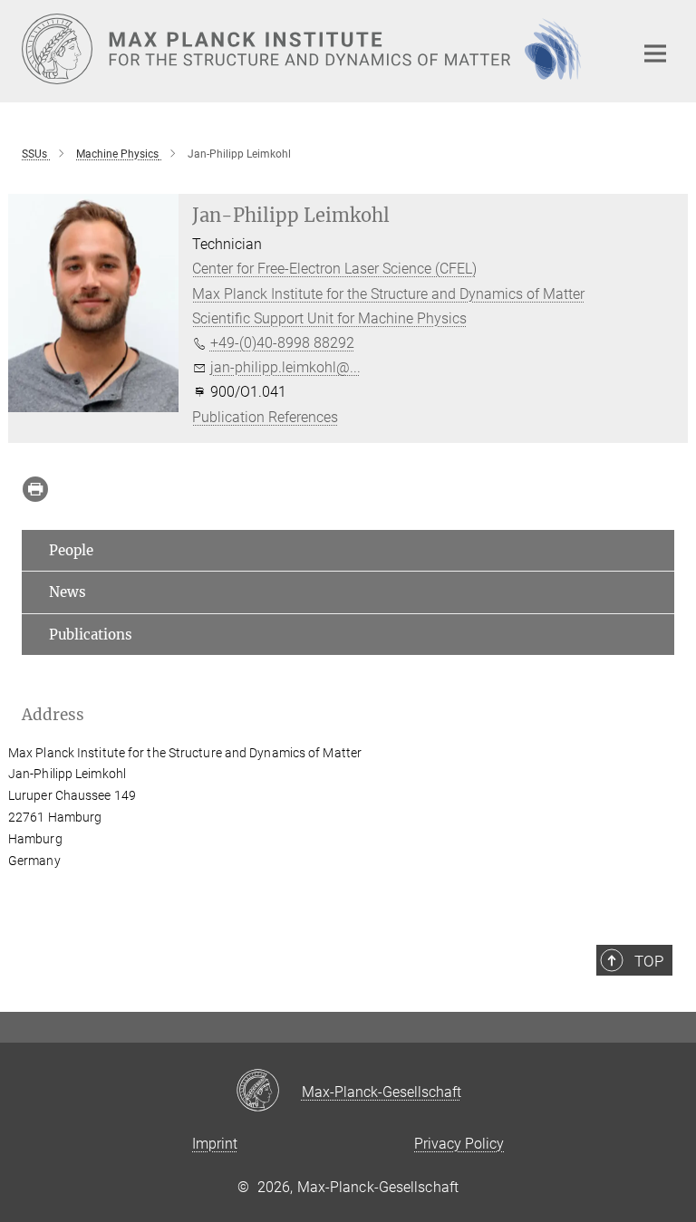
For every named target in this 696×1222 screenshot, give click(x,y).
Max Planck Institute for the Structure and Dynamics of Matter (388, 294)
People (71, 550)
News (67, 592)
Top (648, 961)
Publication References (265, 417)
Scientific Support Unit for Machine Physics (329, 318)
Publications (90, 634)
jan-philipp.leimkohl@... (285, 367)
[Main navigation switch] (655, 53)
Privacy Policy (459, 1143)
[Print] (35, 489)
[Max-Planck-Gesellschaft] (269, 1091)
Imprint (214, 1143)
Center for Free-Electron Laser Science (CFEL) (334, 268)
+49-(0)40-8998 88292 (282, 342)
